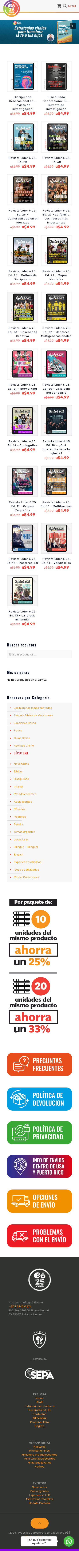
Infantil (18, 786)
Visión (40, 1398)
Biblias (18, 771)
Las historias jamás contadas (33, 707)
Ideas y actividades (26, 869)
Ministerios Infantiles (39, 1499)
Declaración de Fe (39, 1410)
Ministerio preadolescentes (39, 1454)
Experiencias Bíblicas (27, 862)
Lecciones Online (25, 723)
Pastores (20, 816)
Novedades (21, 763)
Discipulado (21, 779)
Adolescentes (23, 801)
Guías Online (22, 738)
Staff (39, 1402)
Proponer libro (39, 1422)
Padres (39, 1466)
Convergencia (39, 1491)
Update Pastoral (39, 1503)
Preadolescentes (25, 794)
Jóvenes (19, 809)
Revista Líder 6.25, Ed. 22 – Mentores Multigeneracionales (56, 332)
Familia (18, 824)
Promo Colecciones (26, 877)
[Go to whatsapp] (69, 1541)
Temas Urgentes (24, 831)
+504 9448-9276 (20, 1306)
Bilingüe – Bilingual (26, 847)
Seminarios (39, 1487)
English (18, 854)
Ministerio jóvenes (39, 1462)
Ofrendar (40, 1418)
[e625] (11, 5)
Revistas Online (24, 745)
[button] (39, 32)
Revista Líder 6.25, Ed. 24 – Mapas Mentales (56, 275)
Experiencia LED (39, 1495)
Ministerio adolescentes (39, 1458)
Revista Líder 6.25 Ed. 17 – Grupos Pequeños (22, 506)
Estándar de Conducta (39, 1406)
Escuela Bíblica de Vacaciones (33, 715)
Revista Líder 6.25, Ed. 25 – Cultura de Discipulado (22, 275)
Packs (18, 730)
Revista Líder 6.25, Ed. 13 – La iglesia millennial (22, 615)
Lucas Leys (21, 839)
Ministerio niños (39, 1450)
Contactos (39, 1414)
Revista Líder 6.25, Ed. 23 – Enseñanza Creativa (22, 332)
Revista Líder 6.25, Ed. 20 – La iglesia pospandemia (56, 388)
